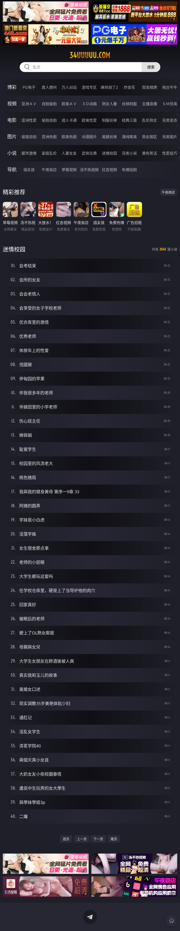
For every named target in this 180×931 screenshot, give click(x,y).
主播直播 (149, 103)
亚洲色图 (49, 136)
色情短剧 (129, 169)
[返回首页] (171, 920)
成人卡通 (69, 120)
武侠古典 (89, 153)
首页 (66, 839)
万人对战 (69, 87)
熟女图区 (149, 136)
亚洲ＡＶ (29, 103)
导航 (12, 169)
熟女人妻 (109, 103)
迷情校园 (109, 153)
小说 (12, 153)
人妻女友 (69, 153)
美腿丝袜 (109, 136)
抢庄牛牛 (169, 87)
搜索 (151, 67)
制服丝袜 (109, 120)
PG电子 (29, 87)
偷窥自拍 (29, 136)
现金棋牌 (149, 87)
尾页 (114, 839)
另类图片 (169, 136)
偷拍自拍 (49, 120)
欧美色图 (69, 136)
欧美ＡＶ (69, 103)
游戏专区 (89, 87)
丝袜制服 (129, 103)
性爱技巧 (169, 153)
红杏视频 (109, 169)
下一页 (98, 839)
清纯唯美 (129, 136)
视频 (12, 103)
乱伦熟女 (149, 120)
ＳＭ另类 (169, 103)
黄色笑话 (149, 153)
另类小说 (129, 153)
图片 (12, 136)
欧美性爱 (89, 120)
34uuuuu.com (90, 55)
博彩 (12, 87)
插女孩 (29, 169)
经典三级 (129, 120)
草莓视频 (69, 169)
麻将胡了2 (109, 87)
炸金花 (129, 87)
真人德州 (49, 87)
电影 (12, 120)
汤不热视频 (89, 169)
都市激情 (29, 153)
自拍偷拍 (49, 103)
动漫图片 (89, 136)
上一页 (82, 839)
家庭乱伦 (49, 153)
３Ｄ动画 (89, 103)
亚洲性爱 (29, 120)
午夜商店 (49, 169)
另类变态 (169, 120)
